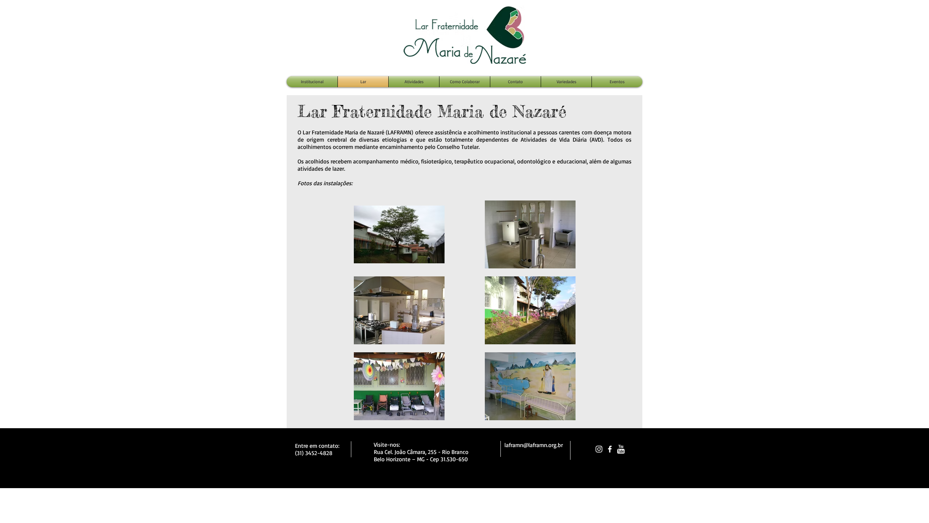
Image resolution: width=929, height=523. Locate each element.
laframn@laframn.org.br (533, 445)
